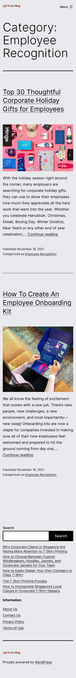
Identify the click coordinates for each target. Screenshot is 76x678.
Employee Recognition (40, 254)
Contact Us (11, 615)
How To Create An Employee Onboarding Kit (37, 302)
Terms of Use (13, 628)
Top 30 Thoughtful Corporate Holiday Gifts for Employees (33, 100)
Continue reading (42, 234)
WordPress (43, 662)
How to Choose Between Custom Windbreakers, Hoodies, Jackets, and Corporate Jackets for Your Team (32, 561)
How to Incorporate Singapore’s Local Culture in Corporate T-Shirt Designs (32, 588)
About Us (10, 609)
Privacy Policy (13, 622)
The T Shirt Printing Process (25, 581)
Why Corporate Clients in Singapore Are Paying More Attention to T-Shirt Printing (35, 549)
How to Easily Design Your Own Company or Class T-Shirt (37, 573)
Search (8, 528)
